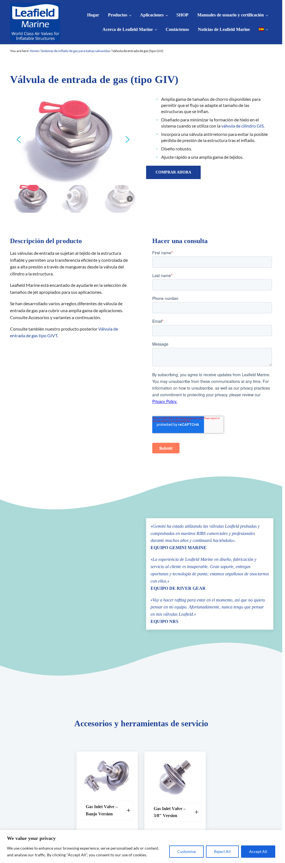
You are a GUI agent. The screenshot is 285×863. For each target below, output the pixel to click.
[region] (141, 846)
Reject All (222, 851)
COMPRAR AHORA (173, 172)
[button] (18, 139)
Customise (186, 851)
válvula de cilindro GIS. (242, 125)
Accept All (258, 851)
